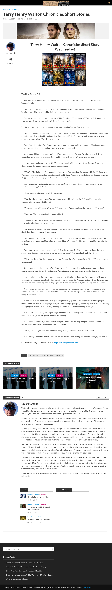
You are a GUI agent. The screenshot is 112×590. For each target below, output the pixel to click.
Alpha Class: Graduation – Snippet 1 (56, 379)
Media (37, 495)
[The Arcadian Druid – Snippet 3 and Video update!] (23, 506)
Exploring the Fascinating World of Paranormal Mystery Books (29, 575)
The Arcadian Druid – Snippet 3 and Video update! (38, 508)
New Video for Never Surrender (38, 519)
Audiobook (87, 374)
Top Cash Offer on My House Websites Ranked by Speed (27, 567)
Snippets (23, 375)
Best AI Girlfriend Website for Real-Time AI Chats (24, 563)
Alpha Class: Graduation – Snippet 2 (19, 379)
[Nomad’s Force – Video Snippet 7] (23, 496)
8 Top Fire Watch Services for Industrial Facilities (24, 571)
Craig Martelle (11, 53)
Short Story (15, 10)
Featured (6, 10)
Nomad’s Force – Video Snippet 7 (39, 497)
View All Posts (102, 397)
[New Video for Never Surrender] (23, 518)
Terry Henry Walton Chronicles (52, 355)
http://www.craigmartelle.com (66, 343)
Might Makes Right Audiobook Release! (92, 378)
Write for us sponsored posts (17, 579)
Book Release (32, 517)
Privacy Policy (88, 587)
